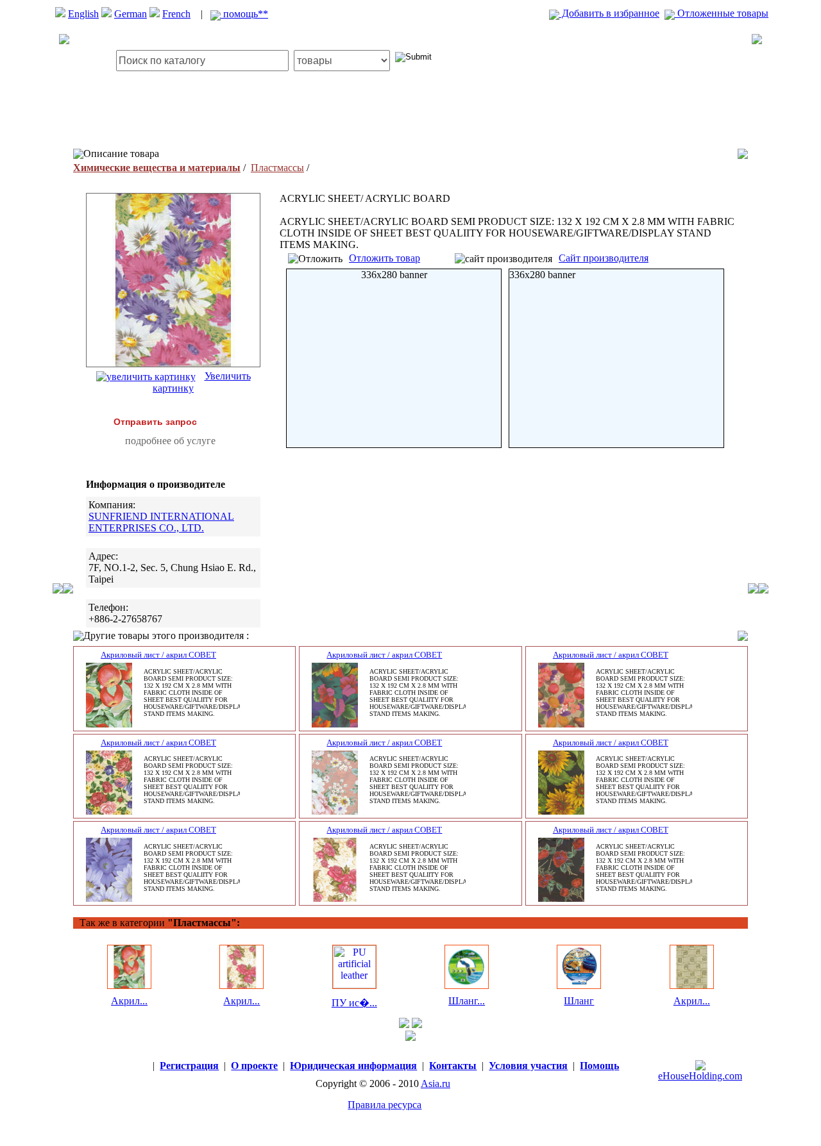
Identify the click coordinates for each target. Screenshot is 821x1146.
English (83, 13)
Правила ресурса (384, 1104)
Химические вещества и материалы (157, 167)
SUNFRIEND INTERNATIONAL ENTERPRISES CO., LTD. (161, 522)
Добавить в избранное (609, 13)
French (176, 13)
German (130, 13)
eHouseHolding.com (700, 1075)
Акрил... (129, 1000)
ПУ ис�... (354, 1002)
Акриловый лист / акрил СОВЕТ (158, 655)
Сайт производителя (603, 258)
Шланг (579, 1000)
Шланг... (466, 1000)
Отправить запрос (155, 422)
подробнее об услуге (170, 440)
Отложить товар (384, 258)
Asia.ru (435, 1083)
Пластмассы (277, 167)
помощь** (244, 13)
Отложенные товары (721, 13)
